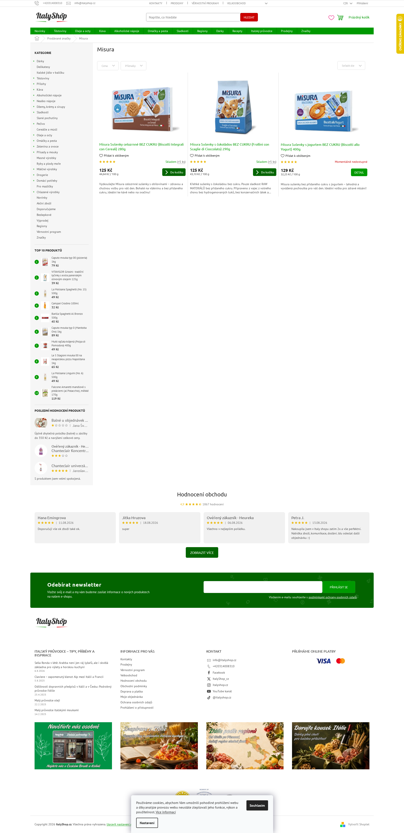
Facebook (219, 672)
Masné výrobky (46, 158)
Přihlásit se (339, 587)
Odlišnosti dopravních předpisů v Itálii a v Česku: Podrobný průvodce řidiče (73, 689)
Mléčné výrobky (47, 169)
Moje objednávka (131, 697)
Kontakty (155, 3)
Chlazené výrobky (48, 192)
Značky (41, 237)
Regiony (42, 226)
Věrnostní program (205, 3)
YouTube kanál (222, 691)
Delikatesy (43, 67)
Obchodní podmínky (133, 686)
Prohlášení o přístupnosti (137, 707)
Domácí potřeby (47, 181)
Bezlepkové (44, 215)
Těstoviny (43, 78)
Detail (359, 172)
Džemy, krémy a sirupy (51, 107)
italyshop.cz (220, 685)
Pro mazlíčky (45, 186)
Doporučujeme (46, 209)
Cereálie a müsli (47, 129)
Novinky (42, 197)
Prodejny (177, 3)
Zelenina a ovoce (48, 146)
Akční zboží (44, 203)
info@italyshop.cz (224, 660)
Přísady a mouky (47, 152)
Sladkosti (43, 112)
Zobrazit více (202, 552)
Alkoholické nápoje (49, 95)
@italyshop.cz (222, 697)
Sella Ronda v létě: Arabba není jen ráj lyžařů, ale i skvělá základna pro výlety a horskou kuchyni (71, 665)
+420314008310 (224, 666)
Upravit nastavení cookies (123, 824)
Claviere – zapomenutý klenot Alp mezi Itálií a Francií (69, 677)
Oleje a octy (44, 135)
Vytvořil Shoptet (358, 824)
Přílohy (41, 84)
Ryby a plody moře (49, 164)
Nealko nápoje (46, 101)
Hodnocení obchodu (202, 494)
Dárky (40, 61)
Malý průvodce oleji (47, 700)
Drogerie (42, 175)
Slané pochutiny (47, 118)
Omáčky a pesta (47, 141)
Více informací (166, 812)
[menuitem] (39, 31)
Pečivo (41, 124)
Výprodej (42, 220)
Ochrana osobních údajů (136, 702)
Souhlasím (257, 805)
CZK (346, 3)
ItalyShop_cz (221, 679)
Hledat (249, 17)
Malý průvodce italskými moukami (57, 710)
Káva (40, 89)
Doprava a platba (131, 691)
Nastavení (147, 823)
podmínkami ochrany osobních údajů (333, 597)
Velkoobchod (236, 3)
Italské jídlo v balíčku (50, 72)
